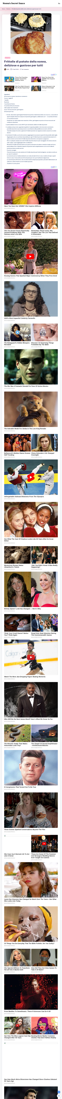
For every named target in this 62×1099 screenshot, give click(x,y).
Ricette (7, 57)
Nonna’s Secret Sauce (14, 3)
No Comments (25, 69)
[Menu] (59, 3)
